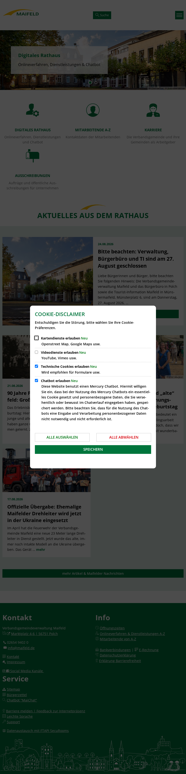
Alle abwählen (124, 437)
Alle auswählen (62, 437)
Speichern (93, 449)
